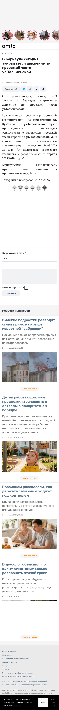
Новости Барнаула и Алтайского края (18, 676)
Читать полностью (29, 388)
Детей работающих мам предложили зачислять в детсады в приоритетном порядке (24, 403)
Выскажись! (11, 89)
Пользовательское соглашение (15, 659)
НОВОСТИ (7, 54)
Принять (43, 702)
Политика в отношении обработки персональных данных (26, 685)
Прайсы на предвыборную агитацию (17, 673)
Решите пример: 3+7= (13, 288)
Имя (5, 259)
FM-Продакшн (8, 655)
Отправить (11, 293)
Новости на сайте (9, 651)
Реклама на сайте (9, 662)
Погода (5, 666)
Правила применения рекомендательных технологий (24, 681)
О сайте (5, 669)
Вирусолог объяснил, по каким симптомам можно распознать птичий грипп (24, 568)
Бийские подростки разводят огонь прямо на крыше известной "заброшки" (28, 324)
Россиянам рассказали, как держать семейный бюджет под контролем (27, 491)
